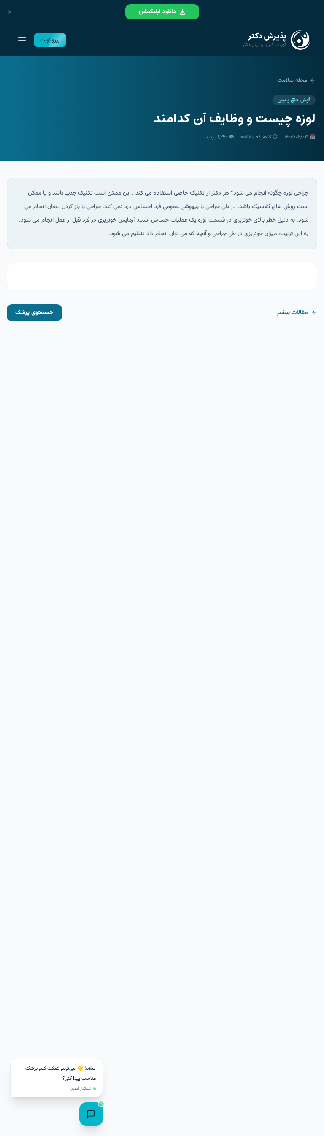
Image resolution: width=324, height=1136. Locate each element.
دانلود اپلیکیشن (157, 11)
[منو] (22, 40)
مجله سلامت (292, 80)
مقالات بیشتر (292, 312)
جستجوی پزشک (34, 312)
